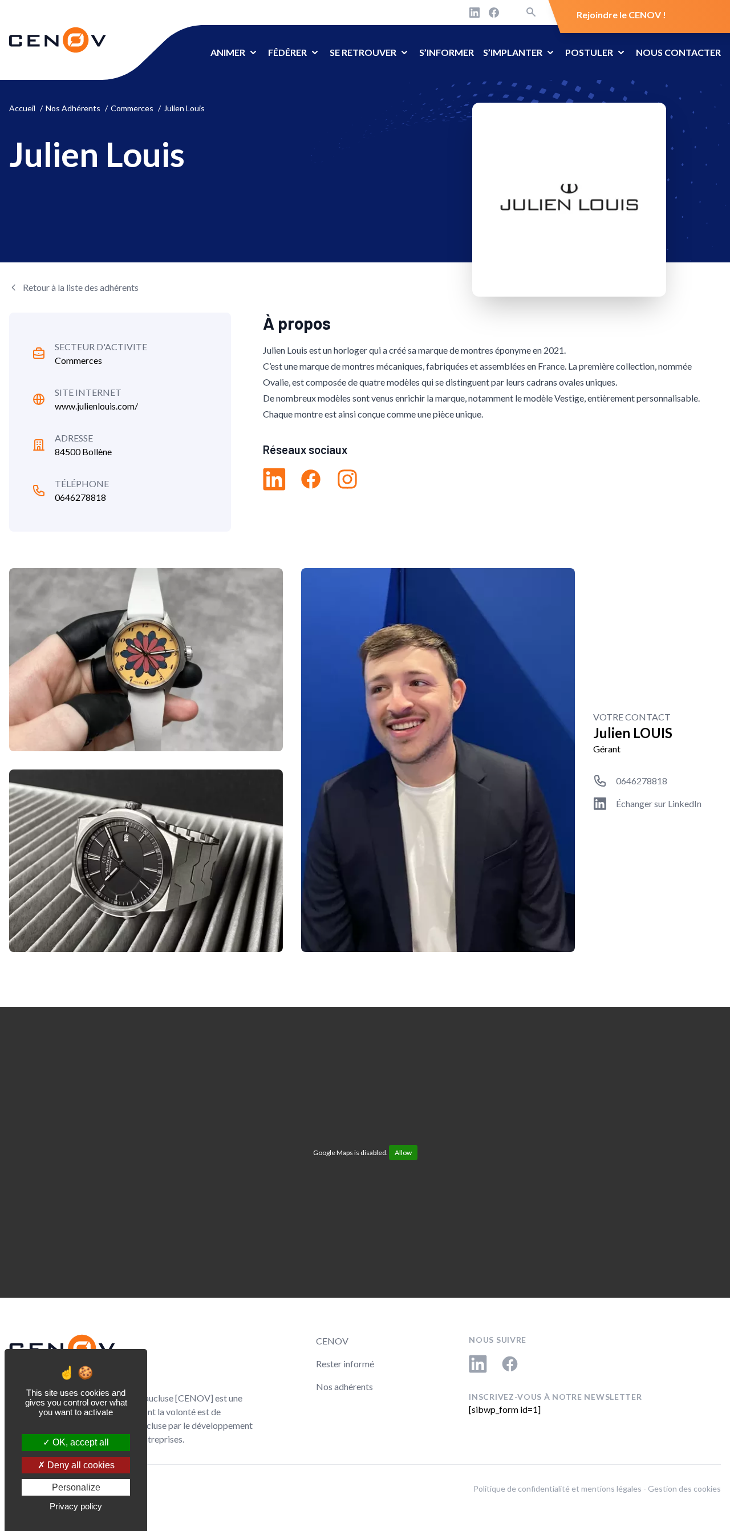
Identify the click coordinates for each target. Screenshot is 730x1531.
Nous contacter (678, 52)
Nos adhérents (344, 1386)
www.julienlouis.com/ (96, 405)
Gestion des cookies (684, 1488)
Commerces (78, 360)
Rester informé (345, 1363)
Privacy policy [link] (76, 1506)
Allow (403, 1152)
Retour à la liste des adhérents (81, 287)
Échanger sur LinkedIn (658, 803)
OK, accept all (79, 1442)
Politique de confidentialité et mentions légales (557, 1488)
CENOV (332, 1340)
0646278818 (80, 497)
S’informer (446, 52)
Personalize (76, 1487)
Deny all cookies (80, 1465)
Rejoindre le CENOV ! (621, 14)
